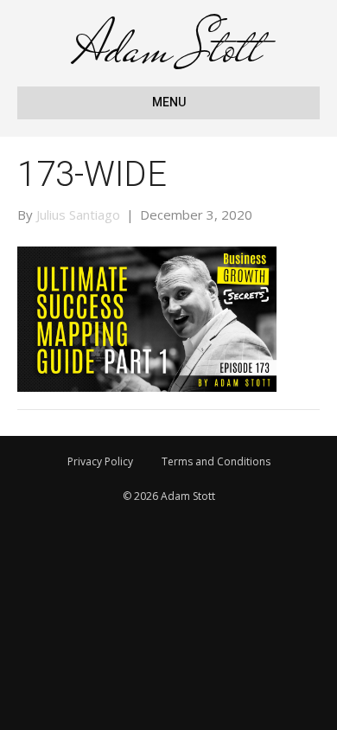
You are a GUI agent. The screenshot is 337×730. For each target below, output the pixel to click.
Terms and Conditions (216, 461)
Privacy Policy (100, 461)
